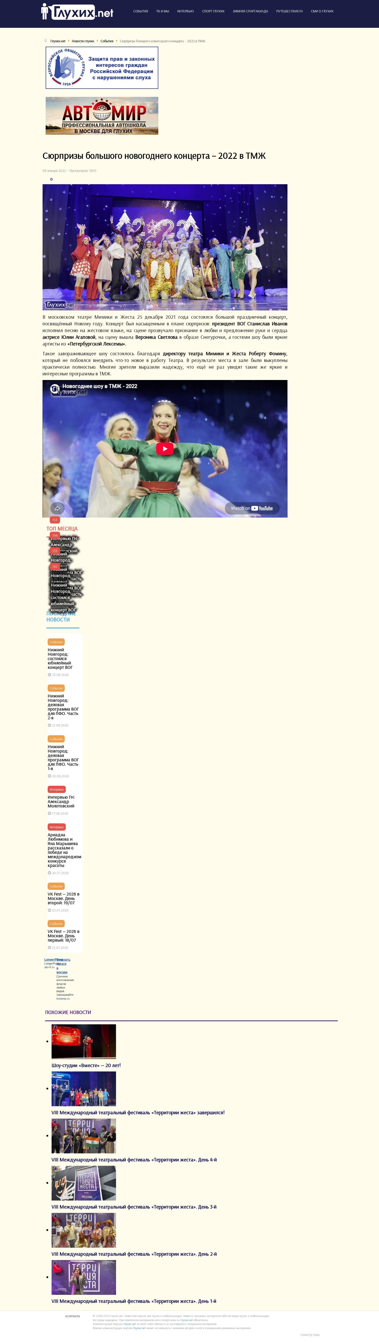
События (140, 11)
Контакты (72, 1316)
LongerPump (53, 959)
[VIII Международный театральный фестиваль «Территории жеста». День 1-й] (84, 1277)
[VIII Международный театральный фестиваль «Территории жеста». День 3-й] (84, 1182)
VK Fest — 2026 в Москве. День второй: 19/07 (63, 898)
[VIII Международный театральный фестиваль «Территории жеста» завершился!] (84, 1088)
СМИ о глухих (322, 11)
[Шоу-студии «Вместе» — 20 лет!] (84, 1041)
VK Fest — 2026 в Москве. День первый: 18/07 (63, 935)
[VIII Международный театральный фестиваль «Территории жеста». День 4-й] (84, 1135)
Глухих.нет (186, 1320)
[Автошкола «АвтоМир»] (102, 115)
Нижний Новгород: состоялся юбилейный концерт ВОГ (63, 597)
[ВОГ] (102, 67)
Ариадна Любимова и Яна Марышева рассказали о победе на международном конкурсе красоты (64, 850)
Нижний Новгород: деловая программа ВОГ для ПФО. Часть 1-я (63, 757)
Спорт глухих (213, 11)
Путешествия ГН (289, 11)
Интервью (185, 11)
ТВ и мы (162, 11)
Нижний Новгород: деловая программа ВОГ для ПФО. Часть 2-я (63, 707)
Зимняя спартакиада (250, 11)
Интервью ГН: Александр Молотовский (64, 544)
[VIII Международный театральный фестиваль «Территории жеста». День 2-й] (84, 1230)
